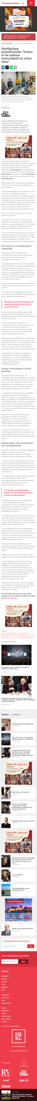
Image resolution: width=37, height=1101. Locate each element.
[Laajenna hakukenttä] (31, 3)
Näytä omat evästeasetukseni (10, 1026)
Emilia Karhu (11, 633)
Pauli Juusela (12, 636)
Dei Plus (4, 633)
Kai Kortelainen (22, 633)
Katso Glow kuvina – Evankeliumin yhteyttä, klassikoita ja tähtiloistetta (15, 668)
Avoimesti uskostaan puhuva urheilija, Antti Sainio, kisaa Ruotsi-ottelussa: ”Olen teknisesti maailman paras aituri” (23, 860)
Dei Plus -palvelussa (11, 598)
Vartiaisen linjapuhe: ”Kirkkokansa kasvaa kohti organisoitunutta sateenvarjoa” (17, 37)
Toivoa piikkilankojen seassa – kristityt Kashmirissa (21, 889)
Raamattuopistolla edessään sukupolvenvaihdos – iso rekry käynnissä (23, 1096)
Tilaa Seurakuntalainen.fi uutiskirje (16, 941)
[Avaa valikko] (23, 3)
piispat (12, 638)
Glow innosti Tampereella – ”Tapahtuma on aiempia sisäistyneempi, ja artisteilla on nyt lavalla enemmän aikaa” (22, 806)
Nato (29, 634)
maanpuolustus (21, 634)
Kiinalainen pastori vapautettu (21, 792)
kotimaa (13, 634)
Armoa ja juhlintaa (17, 875)
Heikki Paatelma (5, 108)
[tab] (5, 714)
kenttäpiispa (6, 43)
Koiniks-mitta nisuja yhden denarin (22, 928)
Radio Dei (30, 638)
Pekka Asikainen (23, 636)
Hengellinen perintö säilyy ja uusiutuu (23, 821)
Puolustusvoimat (20, 638)
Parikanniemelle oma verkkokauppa (22, 724)
